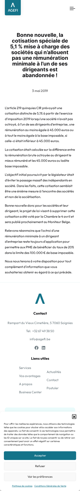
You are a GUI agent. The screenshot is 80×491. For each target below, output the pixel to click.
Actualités (54, 372)
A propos (25, 384)
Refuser (40, 466)
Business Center (30, 392)
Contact (52, 380)
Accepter (40, 455)
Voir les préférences (40, 476)
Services (25, 368)
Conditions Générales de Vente (50, 485)
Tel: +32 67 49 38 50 (40, 331)
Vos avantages (29, 376)
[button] (74, 416)
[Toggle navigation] (72, 8)
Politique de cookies (22, 485)
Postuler (53, 388)
